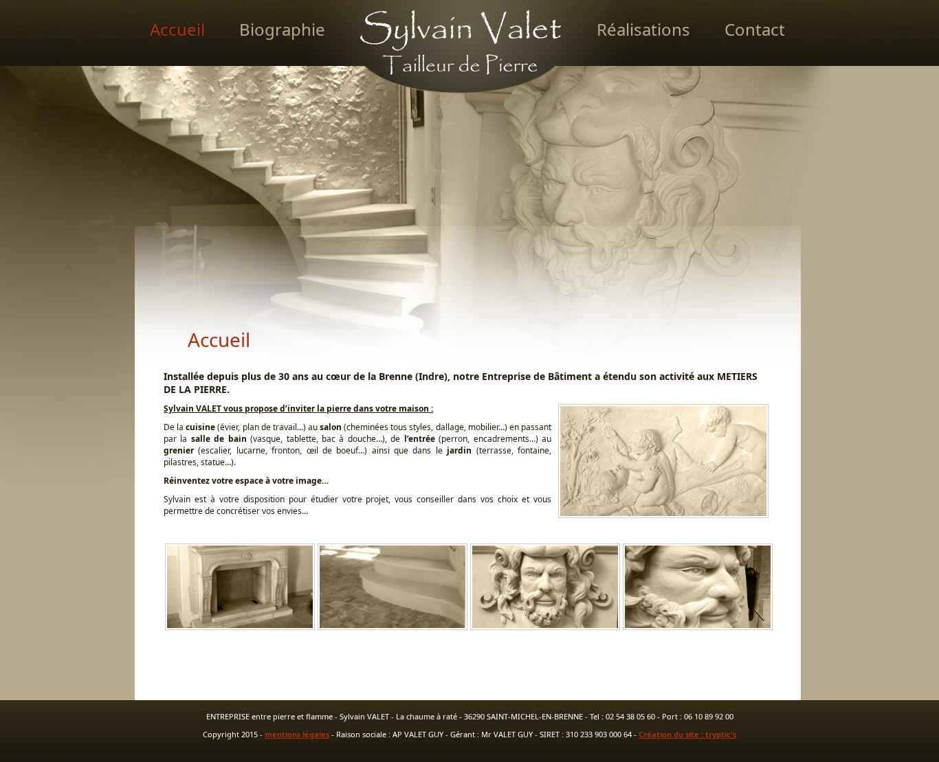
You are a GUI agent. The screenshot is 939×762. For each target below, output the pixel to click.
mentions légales (297, 734)
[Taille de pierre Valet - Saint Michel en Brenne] (442, 125)
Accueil (177, 29)
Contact (755, 29)
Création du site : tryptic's (687, 734)
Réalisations (643, 29)
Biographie (282, 29)
